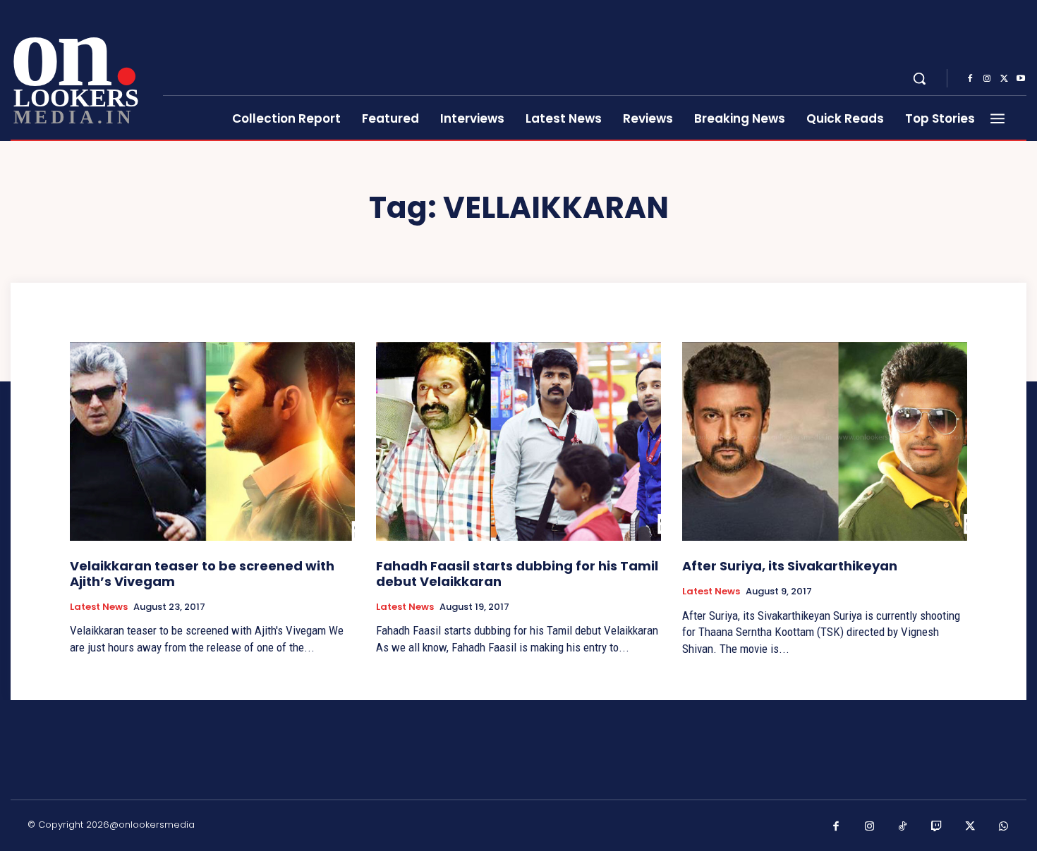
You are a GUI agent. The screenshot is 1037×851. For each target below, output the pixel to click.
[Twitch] (936, 827)
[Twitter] (1003, 79)
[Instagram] (986, 79)
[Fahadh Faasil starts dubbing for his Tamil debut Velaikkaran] (518, 441)
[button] (919, 78)
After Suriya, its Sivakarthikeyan (789, 566)
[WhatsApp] (1003, 827)
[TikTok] (903, 827)
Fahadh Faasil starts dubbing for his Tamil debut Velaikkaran (517, 573)
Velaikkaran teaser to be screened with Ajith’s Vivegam (202, 573)
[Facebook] (970, 79)
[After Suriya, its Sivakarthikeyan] (824, 441)
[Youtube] (1020, 79)
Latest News (99, 607)
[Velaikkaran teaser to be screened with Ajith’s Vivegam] (212, 441)
